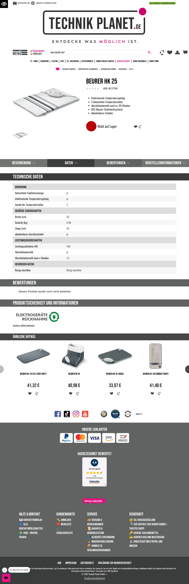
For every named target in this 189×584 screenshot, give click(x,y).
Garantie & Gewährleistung (46, 3)
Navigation (44, 61)
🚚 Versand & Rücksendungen (95, 522)
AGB (59, 563)
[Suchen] (149, 52)
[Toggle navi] (20, 52)
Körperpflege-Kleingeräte (88, 69)
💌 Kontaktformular (30, 520)
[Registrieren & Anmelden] (37, 52)
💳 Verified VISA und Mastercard (146, 537)
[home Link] (58, 69)
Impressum (70, 563)
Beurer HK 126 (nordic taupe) (156, 373)
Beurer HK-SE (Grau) (115, 373)
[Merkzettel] (169, 52)
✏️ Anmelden (63, 520)
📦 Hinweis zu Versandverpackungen (98, 548)
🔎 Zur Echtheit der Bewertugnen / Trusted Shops (148, 526)
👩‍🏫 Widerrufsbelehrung (100, 541)
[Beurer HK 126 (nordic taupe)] (156, 356)
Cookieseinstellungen (94, 578)
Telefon (54, 61)
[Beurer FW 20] (74, 356)
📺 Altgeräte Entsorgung (101, 537)
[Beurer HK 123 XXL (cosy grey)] (33, 356)
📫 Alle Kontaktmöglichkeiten (31, 526)
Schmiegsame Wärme (108, 69)
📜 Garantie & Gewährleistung (95, 531)
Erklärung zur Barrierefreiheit (115, 563)
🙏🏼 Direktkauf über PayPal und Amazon (145, 544)
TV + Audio (34, 61)
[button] (187, 369)
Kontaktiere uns (24, 3)
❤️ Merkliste (63, 524)
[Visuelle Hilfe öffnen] (4, 4)
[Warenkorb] (185, 52)
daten (69, 163)
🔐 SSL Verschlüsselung (142, 520)
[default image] (46, 102)
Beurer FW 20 (74, 373)
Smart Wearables (140, 61)
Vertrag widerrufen (93, 501)
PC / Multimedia (73, 61)
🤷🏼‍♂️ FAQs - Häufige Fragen (28, 535)
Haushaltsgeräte (123, 61)
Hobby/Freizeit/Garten (105, 61)
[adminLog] (106, 574)
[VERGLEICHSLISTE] (139, 126)
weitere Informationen (23, 325)
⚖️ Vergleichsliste (64, 531)
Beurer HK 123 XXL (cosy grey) (33, 373)
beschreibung (21, 163)
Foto (62, 61)
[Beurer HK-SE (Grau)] (115, 356)
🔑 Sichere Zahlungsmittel (143, 533)
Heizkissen (123, 69)
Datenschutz (87, 563)
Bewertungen (116, 163)
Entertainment (87, 61)
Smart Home (154, 61)
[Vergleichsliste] (162, 52)
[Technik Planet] (94, 25)
